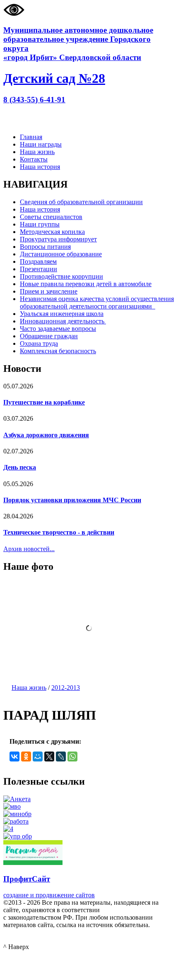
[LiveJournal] (61, 756)
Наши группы (40, 224)
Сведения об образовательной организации (81, 201)
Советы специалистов (51, 216)
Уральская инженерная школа (61, 313)
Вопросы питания (45, 246)
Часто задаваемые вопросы (58, 328)
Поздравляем (38, 261)
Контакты (34, 159)
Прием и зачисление (48, 291)
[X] (49, 756)
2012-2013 (65, 687)
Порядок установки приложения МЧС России (72, 500)
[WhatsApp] (72, 756)
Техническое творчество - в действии (58, 532)
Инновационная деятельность (63, 321)
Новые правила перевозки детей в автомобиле (86, 283)
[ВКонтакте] (14, 756)
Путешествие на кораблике (44, 402)
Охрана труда (39, 343)
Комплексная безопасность (58, 350)
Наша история (40, 166)
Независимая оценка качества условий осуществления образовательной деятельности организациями (97, 302)
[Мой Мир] (38, 756)
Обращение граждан (49, 336)
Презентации (38, 268)
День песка (19, 467)
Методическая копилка (52, 231)
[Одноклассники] (26, 756)
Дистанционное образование (61, 254)
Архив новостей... (29, 548)
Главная (31, 136)
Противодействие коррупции (61, 276)
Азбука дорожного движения (46, 434)
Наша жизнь (37, 151)
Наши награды (41, 144)
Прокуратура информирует (58, 239)
